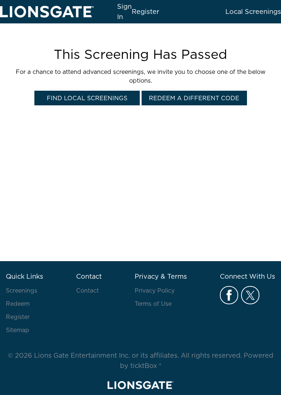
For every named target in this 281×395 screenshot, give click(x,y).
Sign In (124, 11)
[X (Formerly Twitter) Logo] (250, 295)
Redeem (18, 304)
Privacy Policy (155, 290)
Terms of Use (153, 304)
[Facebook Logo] (229, 295)
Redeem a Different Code (194, 98)
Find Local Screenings (87, 98)
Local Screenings (253, 11)
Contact (87, 290)
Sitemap (17, 330)
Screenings (21, 290)
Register (18, 317)
